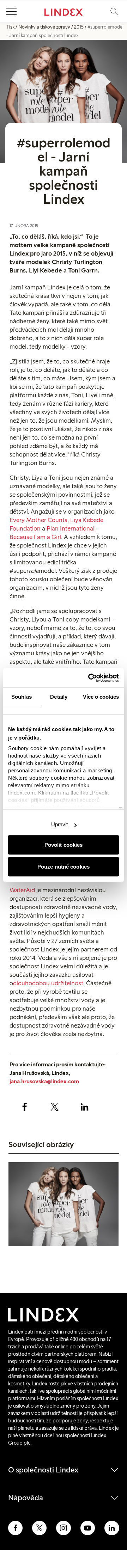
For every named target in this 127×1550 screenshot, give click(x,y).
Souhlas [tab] (21, 697)
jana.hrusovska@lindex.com (44, 1081)
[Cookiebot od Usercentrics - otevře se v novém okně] (89, 677)
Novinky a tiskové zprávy (44, 27)
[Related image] (63, 1205)
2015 (79, 27)
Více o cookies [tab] (101, 697)
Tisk (10, 27)
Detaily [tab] (58, 697)
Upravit (59, 824)
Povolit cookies (63, 845)
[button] (11, 11)
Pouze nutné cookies (63, 867)
